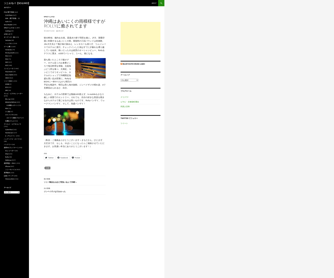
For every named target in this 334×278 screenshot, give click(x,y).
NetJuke (8, 40)
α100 (47, 168)
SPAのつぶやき (49, 17)
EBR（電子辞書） (11, 18)
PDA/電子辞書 (9, 12)
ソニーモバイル (10, 169)
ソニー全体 (8, 81)
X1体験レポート (12, 105)
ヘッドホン (9, 43)
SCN (6, 87)
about (154, 3)
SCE (6, 65)
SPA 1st (61, 31)
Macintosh (9, 72)
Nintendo (8, 50)
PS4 (6, 59)
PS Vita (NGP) (9, 53)
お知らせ (7, 34)
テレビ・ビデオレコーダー (13, 93)
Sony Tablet (9, 75)
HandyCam (9, 133)
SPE (6, 90)
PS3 (6, 56)
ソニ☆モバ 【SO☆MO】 (17, 3)
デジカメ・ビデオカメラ (12, 124)
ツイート (124, 123)
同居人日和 (125, 106)
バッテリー (8, 144)
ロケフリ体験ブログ (14, 118)
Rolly (7, 157)
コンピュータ (8, 68)
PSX (6, 108)
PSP (6, 62)
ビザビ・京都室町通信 (130, 102)
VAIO (7, 78)
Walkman (8, 160)
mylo (7, 21)
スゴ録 (7, 112)
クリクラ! (125, 97)
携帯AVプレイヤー (10, 148)
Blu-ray (7, 99)
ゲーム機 (7, 47)
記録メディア (8, 176)
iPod (6, 154)
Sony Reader (8, 25)
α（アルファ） (10, 136)
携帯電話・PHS (9, 163)
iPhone (7, 166)
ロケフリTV (9, 115)
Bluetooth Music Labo (134, 64)
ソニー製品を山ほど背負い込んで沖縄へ (60, 180)
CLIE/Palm (8, 15)
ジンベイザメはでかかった (55, 190)
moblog (7, 31)
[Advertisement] (140, 38)
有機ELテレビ (10, 121)
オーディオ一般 (9, 37)
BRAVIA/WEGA (10, 102)
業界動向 (7, 173)
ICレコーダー (10, 151)
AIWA (7, 84)
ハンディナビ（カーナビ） (13, 139)
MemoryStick (9, 179)
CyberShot (9, 130)
